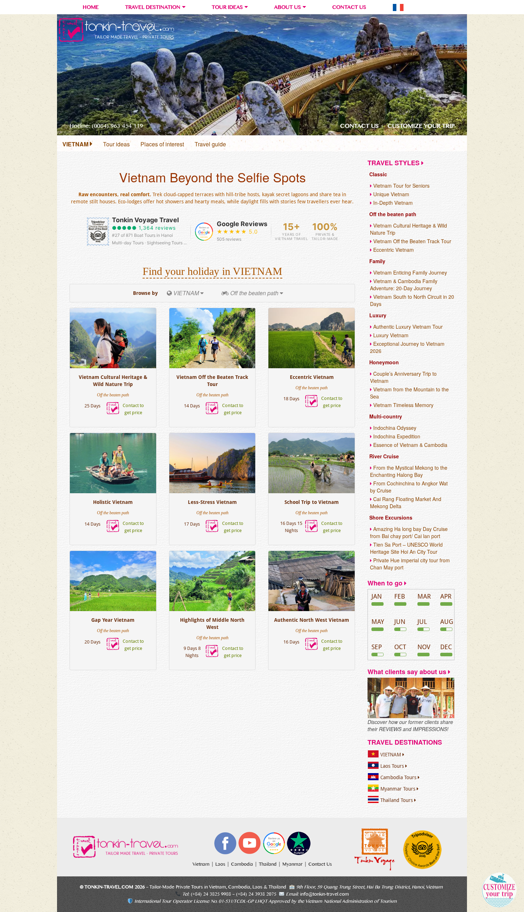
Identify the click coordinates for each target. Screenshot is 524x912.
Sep (376, 647)
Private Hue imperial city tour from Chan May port (410, 564)
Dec (446, 647)
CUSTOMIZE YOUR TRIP (420, 126)
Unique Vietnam (390, 194)
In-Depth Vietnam (392, 202)
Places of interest (162, 144)
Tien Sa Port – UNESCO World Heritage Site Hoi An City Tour (406, 548)
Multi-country (385, 416)
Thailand (268, 864)
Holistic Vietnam (113, 502)
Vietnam (201, 864)
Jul (422, 621)
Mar (424, 596)
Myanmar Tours (398, 789)
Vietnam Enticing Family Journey (409, 272)
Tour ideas (116, 144)
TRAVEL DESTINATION (152, 7)
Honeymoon (384, 362)
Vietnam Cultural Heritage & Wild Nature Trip (113, 380)
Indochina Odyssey (394, 427)
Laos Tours (392, 766)
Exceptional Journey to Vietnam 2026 (407, 347)
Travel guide (210, 144)
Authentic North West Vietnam (311, 620)
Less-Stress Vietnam (212, 502)
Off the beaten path (392, 214)
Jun (399, 621)
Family (377, 261)
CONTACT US (349, 7)
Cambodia (243, 864)
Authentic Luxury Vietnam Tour (407, 326)
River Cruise (384, 456)
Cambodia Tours (399, 777)
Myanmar (293, 864)
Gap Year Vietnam (112, 620)
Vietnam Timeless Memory (402, 404)
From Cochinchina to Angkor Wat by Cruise (409, 487)
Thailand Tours (397, 800)
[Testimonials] (411, 697)
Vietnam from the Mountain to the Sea (409, 393)
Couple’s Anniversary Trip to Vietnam (403, 377)
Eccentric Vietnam (312, 377)
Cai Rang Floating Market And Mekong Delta (405, 502)
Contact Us (320, 864)
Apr (446, 596)
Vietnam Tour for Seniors (401, 185)
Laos (221, 864)
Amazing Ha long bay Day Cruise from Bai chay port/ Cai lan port (409, 532)
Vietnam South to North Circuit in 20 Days (412, 300)
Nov (423, 647)
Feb (399, 596)
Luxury (377, 315)
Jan (376, 596)
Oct (400, 647)
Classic (378, 174)
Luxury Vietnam (390, 335)
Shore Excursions (390, 517)
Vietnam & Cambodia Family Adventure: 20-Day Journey (403, 284)
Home (91, 7)
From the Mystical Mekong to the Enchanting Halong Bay (408, 471)
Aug (446, 621)
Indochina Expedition (396, 436)
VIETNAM (76, 144)
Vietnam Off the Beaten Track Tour (212, 380)
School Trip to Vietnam (311, 502)
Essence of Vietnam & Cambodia (409, 444)
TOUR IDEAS (227, 7)
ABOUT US (287, 7)
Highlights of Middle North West (212, 623)
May (377, 621)
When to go (386, 583)
